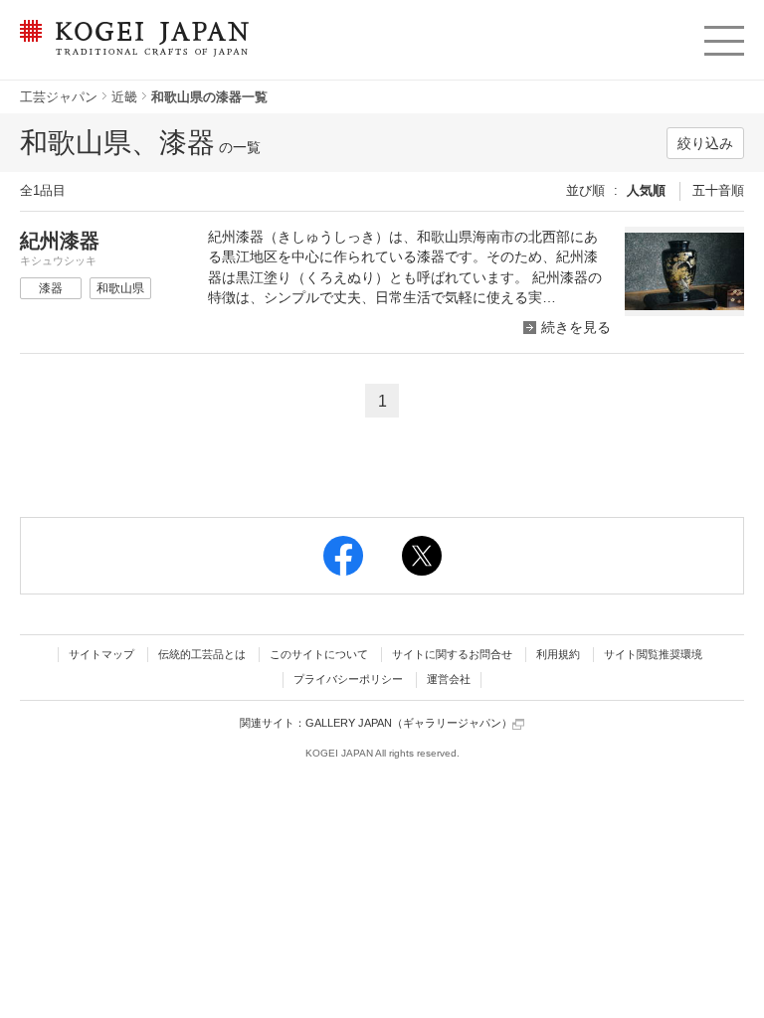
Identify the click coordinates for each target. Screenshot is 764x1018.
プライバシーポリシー (348, 679)
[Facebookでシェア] (343, 556)
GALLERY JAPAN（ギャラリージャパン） (408, 723)
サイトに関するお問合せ (452, 654)
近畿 (124, 96)
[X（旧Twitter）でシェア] (422, 556)
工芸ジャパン (58, 96)
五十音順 (718, 190)
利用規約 (558, 654)
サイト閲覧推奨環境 (653, 654)
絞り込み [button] (705, 143)
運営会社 (449, 679)
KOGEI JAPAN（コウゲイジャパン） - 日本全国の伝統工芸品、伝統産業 (131, 50)
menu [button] (723, 36)
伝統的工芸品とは (202, 654)
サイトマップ (101, 654)
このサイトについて (319, 654)
